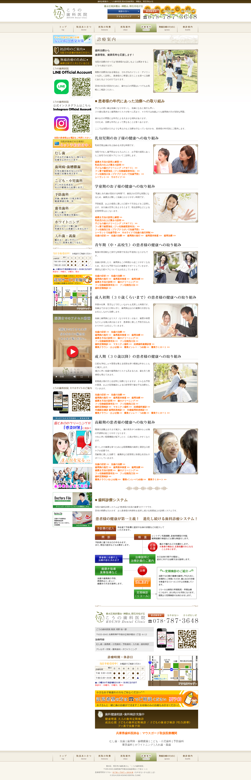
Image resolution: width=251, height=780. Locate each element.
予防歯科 (178, 741)
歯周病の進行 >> (135, 235)
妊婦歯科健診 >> (142, 407)
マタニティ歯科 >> (122, 344)
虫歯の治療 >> (118, 235)
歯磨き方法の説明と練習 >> (108, 162)
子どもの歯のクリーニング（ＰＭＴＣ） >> (116, 168)
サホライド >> (118, 177)
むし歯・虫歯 (117, 741)
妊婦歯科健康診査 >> (144, 344)
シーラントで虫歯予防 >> (107, 232)
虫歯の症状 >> (102, 235)
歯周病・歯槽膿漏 (137, 741)
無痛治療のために (167, 27)
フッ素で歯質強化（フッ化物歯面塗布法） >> (117, 171)
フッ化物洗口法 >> (129, 285)
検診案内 (187, 27)
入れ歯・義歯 (163, 744)
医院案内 (125, 27)
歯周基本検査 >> (154, 235)
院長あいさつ (83, 27)
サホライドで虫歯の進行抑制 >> (138, 232)
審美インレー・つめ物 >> (136, 347)
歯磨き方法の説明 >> (105, 282)
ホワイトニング (144, 744)
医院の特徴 (104, 27)
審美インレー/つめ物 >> (134, 479)
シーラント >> (102, 177)
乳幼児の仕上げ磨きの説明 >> (109, 165)
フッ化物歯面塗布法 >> (106, 285)
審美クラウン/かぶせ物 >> (108, 479)
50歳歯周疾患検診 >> (137, 410)
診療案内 (146, 27)
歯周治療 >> (170, 235)
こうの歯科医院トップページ (63, 27)
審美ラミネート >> (160, 347)
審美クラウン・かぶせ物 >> (108, 347)
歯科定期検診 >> (103, 288)
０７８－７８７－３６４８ (122, 772)
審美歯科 (127, 744)
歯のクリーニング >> (128, 282)
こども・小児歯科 (160, 741)
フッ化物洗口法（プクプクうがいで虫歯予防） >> (119, 174)
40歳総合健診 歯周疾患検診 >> (110, 410)
